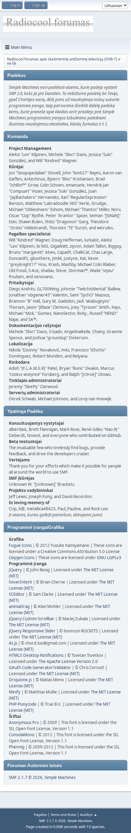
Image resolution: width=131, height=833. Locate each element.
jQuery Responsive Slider (32, 631)
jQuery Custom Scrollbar (31, 618)
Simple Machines (60, 777)
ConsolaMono (21, 734)
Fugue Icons (20, 545)
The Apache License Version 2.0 (68, 661)
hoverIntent (20, 582)
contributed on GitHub (99, 435)
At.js (13, 643)
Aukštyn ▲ (88, 814)
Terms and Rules (63, 814)
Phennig (16, 747)
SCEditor (17, 594)
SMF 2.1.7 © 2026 (25, 777)
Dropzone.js (20, 679)
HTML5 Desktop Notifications (36, 655)
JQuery (15, 570)
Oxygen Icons (21, 557)
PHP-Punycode (23, 704)
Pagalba (40, 814)
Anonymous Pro (24, 722)
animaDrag (19, 606)
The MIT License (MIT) (29, 624)
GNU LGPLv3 (109, 557)
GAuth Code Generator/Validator (40, 667)
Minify (14, 692)
